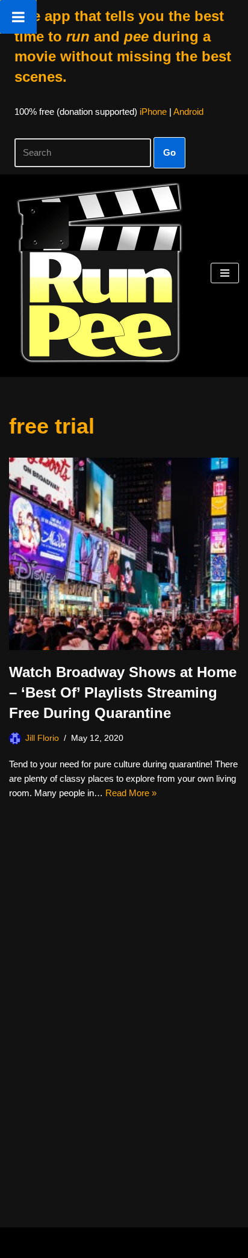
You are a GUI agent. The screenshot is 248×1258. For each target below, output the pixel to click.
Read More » (131, 793)
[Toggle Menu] (18, 17)
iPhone (153, 111)
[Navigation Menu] (225, 273)
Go (169, 152)
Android (188, 111)
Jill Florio (42, 738)
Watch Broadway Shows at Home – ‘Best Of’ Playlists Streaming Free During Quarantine (123, 692)
